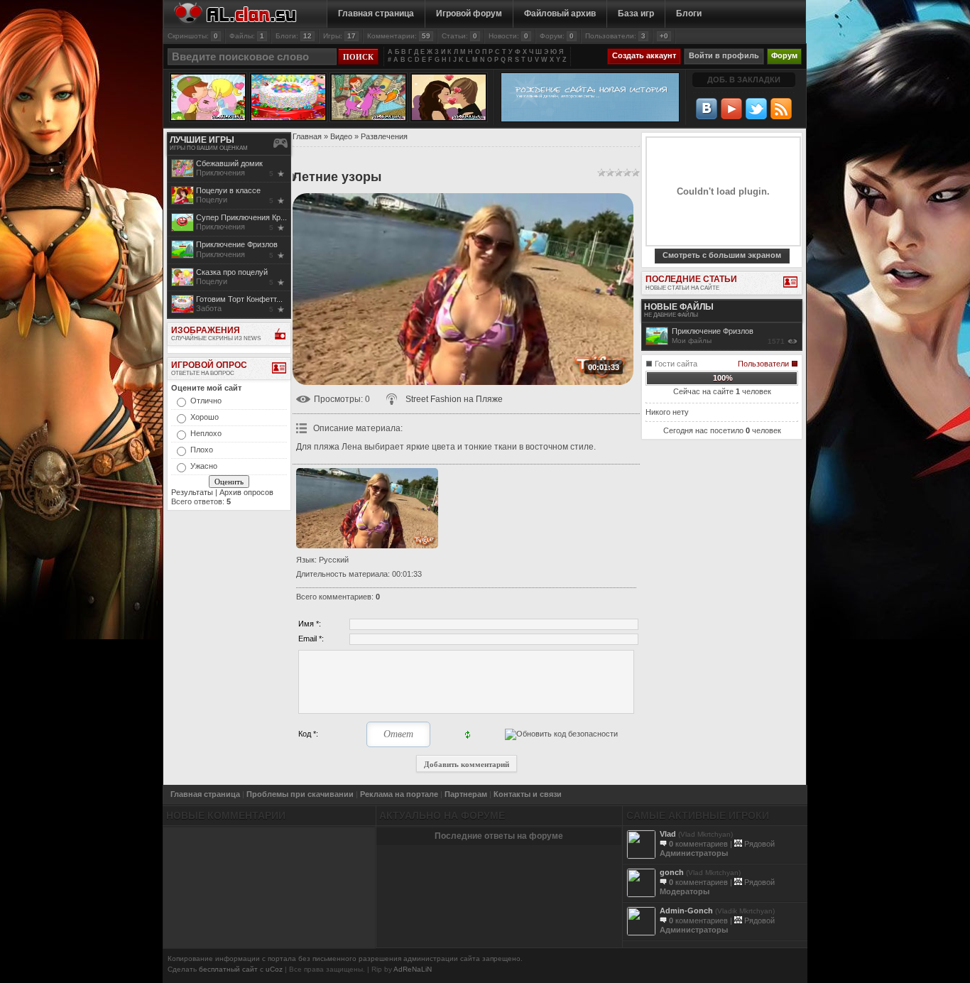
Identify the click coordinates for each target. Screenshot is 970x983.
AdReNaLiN (412, 969)
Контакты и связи (528, 794)
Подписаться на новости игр (781, 108)
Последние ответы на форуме (499, 836)
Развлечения (384, 136)
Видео (341, 136)
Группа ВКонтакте (706, 108)
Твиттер (756, 108)
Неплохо (206, 433)
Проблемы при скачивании (300, 794)
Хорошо (204, 417)
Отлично (206, 400)
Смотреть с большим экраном (722, 255)
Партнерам (466, 794)
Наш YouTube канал (731, 108)
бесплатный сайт (228, 969)
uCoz (274, 969)
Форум (784, 55)
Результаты (192, 492)
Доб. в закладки (743, 79)
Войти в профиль (724, 55)
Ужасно (203, 466)
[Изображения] (367, 508)
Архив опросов (246, 492)
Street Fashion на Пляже (454, 399)
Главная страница (205, 794)
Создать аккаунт (644, 55)
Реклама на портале (399, 794)
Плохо (201, 449)
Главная (307, 136)
